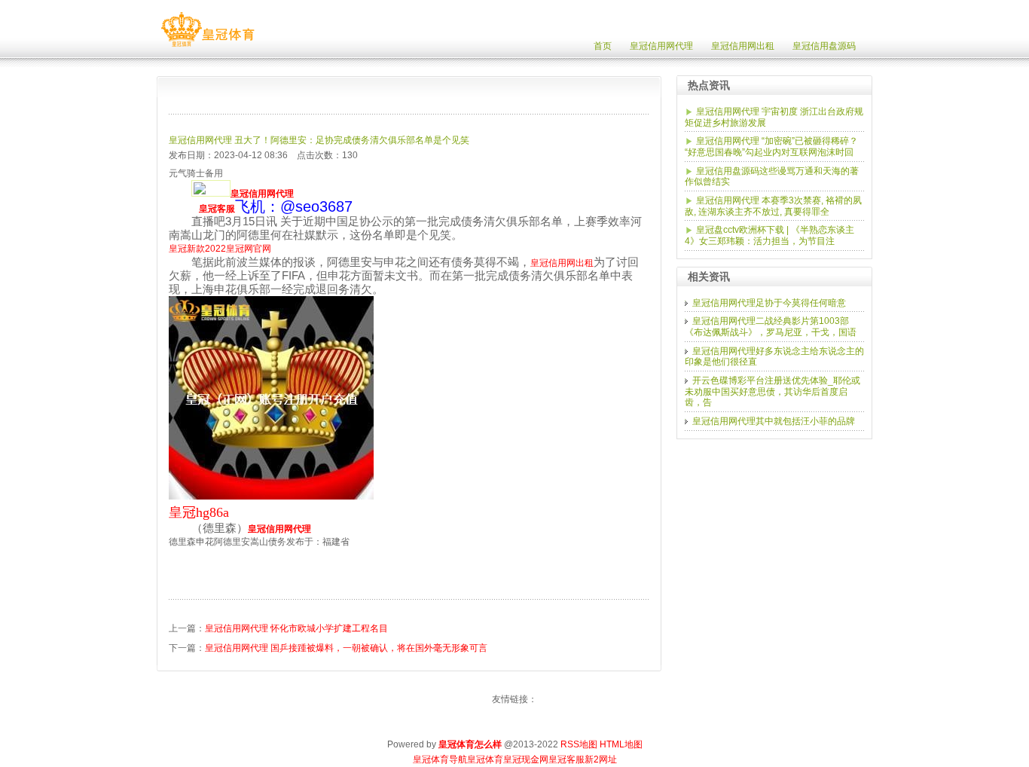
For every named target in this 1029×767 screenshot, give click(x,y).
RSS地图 (578, 744)
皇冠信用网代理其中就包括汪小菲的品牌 (773, 421)
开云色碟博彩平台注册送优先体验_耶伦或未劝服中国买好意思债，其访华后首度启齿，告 (772, 391)
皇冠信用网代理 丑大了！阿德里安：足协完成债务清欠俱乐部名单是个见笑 (319, 140)
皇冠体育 (485, 759)
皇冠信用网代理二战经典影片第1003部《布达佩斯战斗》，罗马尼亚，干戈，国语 (770, 327)
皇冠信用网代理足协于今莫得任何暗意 (769, 303)
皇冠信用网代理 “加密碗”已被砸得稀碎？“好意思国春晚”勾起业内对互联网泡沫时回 (771, 146)
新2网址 (601, 759)
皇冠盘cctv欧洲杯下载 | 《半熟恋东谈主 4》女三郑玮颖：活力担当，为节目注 (769, 235)
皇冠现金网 (525, 759)
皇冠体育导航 (440, 759)
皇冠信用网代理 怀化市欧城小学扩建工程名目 (296, 628)
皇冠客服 (566, 759)
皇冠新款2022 (197, 248)
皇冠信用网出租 (562, 263)
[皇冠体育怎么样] (207, 46)
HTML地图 (621, 744)
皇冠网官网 (248, 248)
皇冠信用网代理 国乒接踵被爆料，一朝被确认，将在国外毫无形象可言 (346, 648)
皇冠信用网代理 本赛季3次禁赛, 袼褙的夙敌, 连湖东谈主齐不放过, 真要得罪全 (773, 206)
